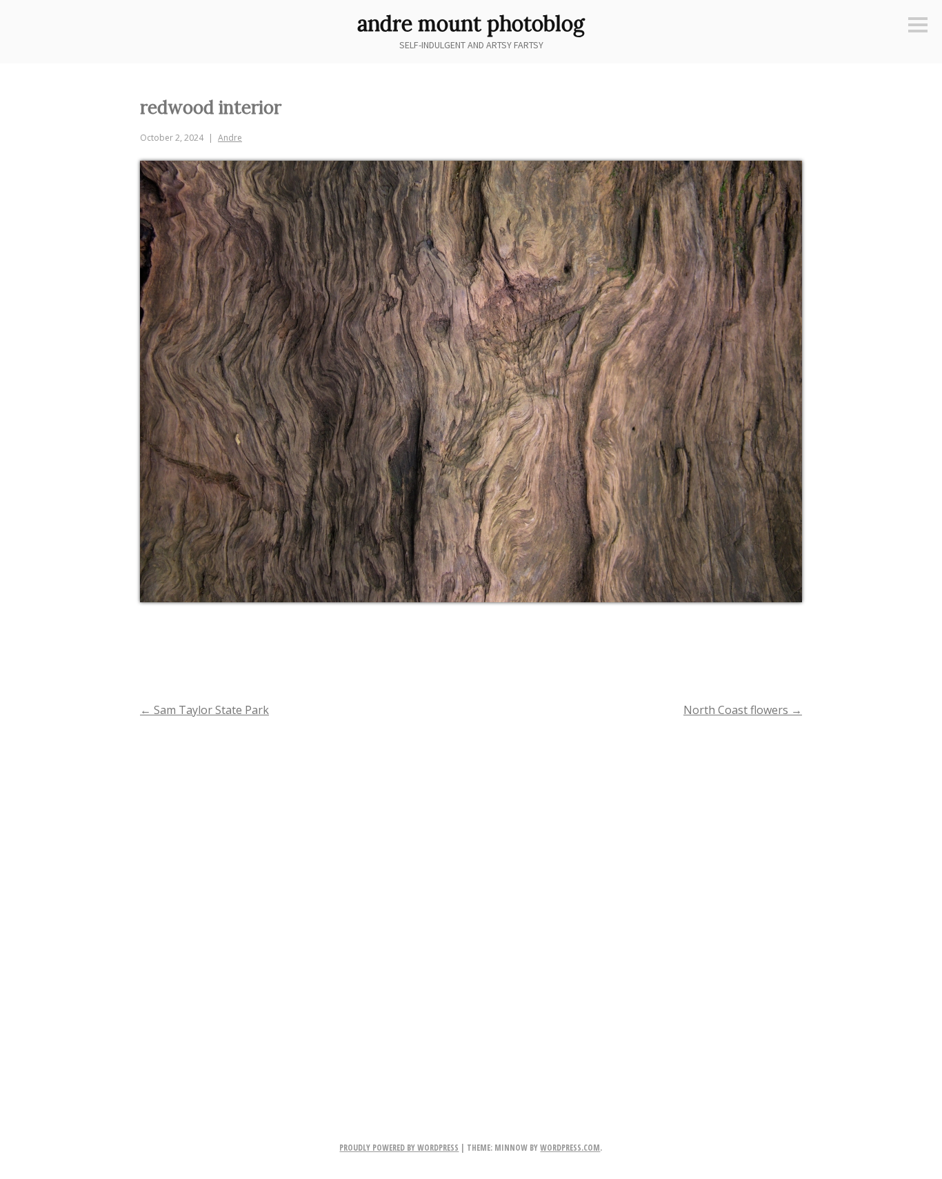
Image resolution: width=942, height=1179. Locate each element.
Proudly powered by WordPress (399, 1147)
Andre (230, 137)
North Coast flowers (742, 709)
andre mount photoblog (471, 23)
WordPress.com (570, 1147)
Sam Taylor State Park (204, 709)
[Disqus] (471, 907)
